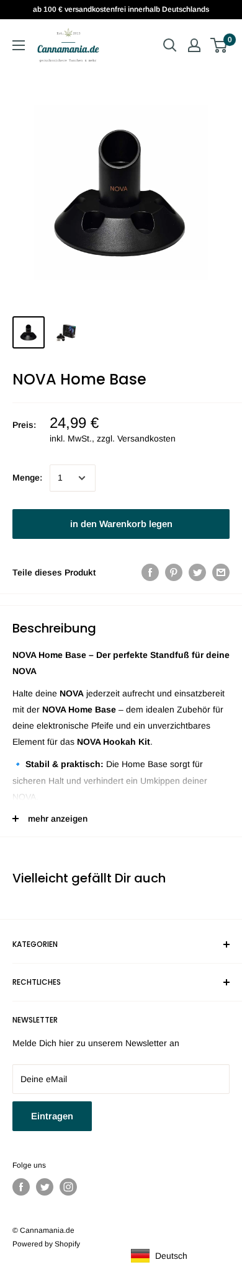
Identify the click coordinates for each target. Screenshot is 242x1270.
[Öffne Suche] (170, 45)
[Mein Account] (194, 45)
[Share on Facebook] (150, 572)
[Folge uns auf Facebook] (21, 1187)
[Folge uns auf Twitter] (44, 1187)
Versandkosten (146, 438)
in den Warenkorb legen (121, 523)
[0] (219, 45)
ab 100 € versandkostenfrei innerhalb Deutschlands (121, 9)
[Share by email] (221, 572)
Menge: (27, 477)
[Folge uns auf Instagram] (68, 1187)
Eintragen (52, 1116)
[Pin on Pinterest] (173, 572)
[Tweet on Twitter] (197, 572)
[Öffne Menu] (18, 45)
